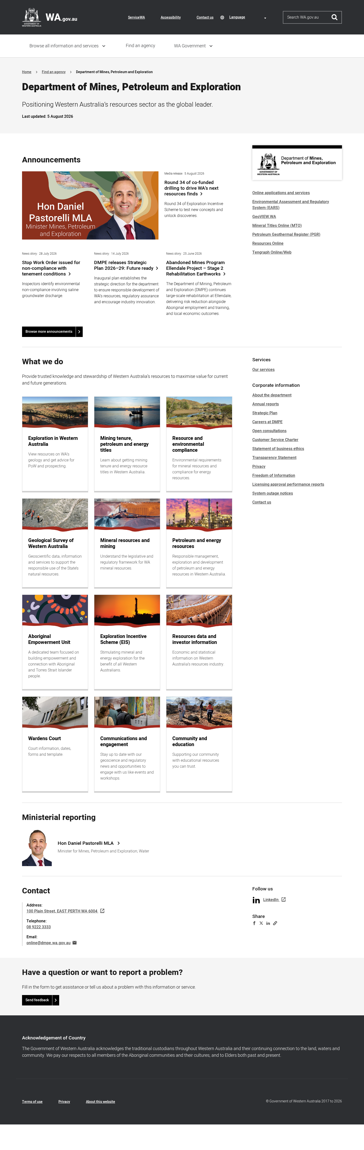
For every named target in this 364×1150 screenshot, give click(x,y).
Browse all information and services (64, 46)
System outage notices (272, 493)
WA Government (190, 46)
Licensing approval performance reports (288, 484)
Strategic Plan (264, 413)
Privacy (258, 467)
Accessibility (171, 17)
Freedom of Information (273, 476)
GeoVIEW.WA (264, 217)
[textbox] (248, 17)
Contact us (205, 17)
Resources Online (268, 243)
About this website (100, 1101)
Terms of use (32, 1101)
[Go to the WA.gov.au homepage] (49, 17)
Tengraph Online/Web (271, 252)
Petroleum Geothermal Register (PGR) (286, 235)
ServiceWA (136, 17)
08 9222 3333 (38, 927)
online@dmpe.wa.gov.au (48, 943)
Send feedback (37, 1000)
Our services (263, 370)
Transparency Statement (274, 458)
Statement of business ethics (278, 449)
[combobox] (248, 17)
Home (26, 72)
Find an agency (140, 45)
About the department (271, 395)
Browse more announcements (49, 331)
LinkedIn (271, 900)
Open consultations (269, 431)
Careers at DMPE (267, 422)
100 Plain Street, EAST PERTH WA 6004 (61, 911)
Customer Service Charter (275, 440)
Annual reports (265, 404)
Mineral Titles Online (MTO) (277, 226)
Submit (335, 17)
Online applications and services (281, 193)
